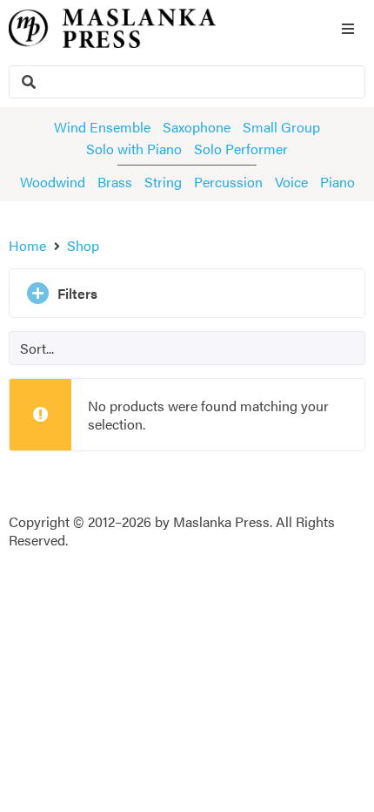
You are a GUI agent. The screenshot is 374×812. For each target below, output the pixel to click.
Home (27, 245)
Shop (83, 245)
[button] (187, 293)
